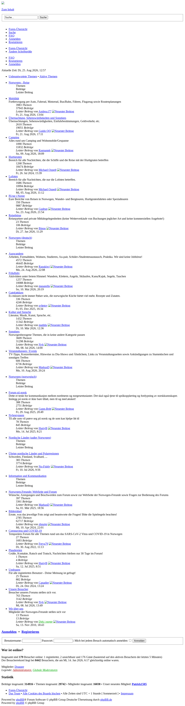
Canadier (44, 582)
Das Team (14, 693)
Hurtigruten (15, 156)
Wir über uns (16, 608)
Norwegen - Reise (19, 82)
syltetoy (43, 305)
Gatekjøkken (16, 292)
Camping (14, 137)
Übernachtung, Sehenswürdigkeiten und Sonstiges (37, 117)
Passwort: (47, 640)
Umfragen (14, 569)
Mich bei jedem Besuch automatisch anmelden (101, 640)
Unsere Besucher (18, 589)
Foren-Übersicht (18, 48)
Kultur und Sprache (20, 312)
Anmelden (15, 64)
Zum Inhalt (7, 9)
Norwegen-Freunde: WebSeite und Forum (33, 491)
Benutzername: (12, 640)
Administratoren (22, 670)
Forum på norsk (18, 392)
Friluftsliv (14, 273)
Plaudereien (15, 550)
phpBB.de (106, 699)
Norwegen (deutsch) (20, 237)
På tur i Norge (17, 195)
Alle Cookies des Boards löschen (41, 693)
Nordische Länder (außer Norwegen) (30, 437)
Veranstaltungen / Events (23, 351)
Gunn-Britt (45, 408)
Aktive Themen (48, 76)
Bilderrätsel (15, 511)
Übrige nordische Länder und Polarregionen (34, 453)
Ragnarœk (45, 150)
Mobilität (14, 98)
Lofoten (13, 176)
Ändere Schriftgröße (20, 51)
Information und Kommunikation (27, 475)
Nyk (41, 344)
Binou (42, 228)
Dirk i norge (46, 621)
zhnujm (43, 524)
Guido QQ (45, 130)
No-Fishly (44, 466)
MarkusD (44, 367)
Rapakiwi (44, 266)
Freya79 (43, 543)
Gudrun (43, 208)
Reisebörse (15, 215)
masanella (44, 286)
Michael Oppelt (47, 169)
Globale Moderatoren (45, 670)
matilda (43, 325)
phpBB (20, 699)
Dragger (19, 666)
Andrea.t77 (44, 111)
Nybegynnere (16, 415)
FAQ (11, 57)
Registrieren (15, 60)
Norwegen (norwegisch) (22, 376)
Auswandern (16, 253)
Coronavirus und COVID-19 (25, 530)
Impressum (127, 693)
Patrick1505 (139, 684)
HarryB (43, 428)
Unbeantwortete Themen (23, 76)
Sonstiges (14, 331)
